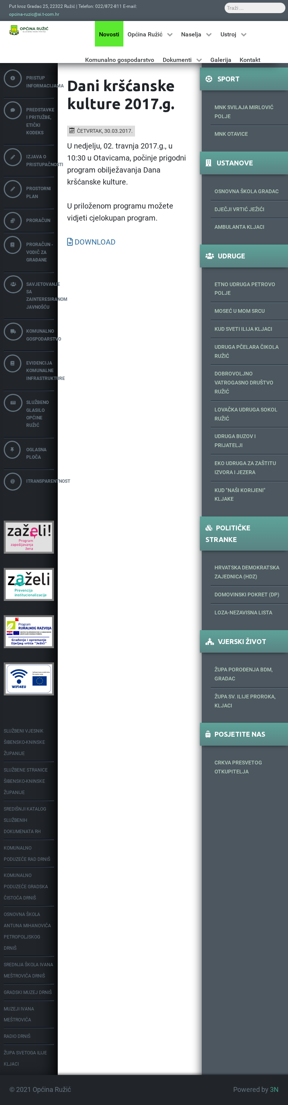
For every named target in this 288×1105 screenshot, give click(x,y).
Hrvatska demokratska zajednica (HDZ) (246, 572)
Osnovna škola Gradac (246, 191)
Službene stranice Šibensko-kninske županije (26, 781)
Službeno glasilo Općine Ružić (37, 414)
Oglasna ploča (36, 453)
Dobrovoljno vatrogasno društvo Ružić (243, 383)
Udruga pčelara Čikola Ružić (246, 351)
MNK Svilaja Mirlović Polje (243, 111)
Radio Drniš (17, 1036)
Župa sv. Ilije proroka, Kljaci (245, 701)
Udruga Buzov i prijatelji (235, 440)
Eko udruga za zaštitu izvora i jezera (245, 467)
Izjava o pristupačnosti (40, 160)
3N (274, 1089)
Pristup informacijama (40, 81)
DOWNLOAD (95, 241)
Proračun (38, 220)
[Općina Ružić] (28, 29)
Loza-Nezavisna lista (243, 613)
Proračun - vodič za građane (39, 252)
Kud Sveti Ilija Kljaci (243, 329)
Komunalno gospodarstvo (40, 335)
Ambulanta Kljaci (239, 227)
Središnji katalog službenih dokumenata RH (25, 820)
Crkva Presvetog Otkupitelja (238, 767)
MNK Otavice (231, 134)
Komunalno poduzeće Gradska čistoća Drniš (26, 887)
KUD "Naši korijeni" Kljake (240, 494)
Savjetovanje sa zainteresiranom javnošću (40, 296)
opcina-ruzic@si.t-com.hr (34, 14)
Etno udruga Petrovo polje (244, 288)
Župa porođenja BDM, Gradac (243, 674)
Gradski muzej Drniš (28, 992)
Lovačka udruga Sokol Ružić (246, 414)
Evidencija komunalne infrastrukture (40, 370)
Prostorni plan (38, 192)
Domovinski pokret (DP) (246, 595)
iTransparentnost (40, 481)
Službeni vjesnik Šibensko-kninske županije (24, 742)
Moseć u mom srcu (239, 311)
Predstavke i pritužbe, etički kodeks (40, 121)
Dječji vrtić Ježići (239, 209)
